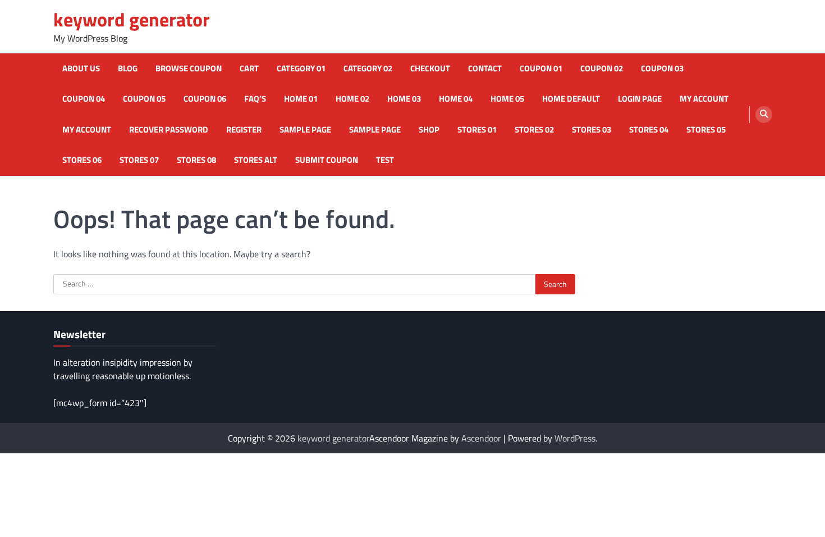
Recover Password (168, 130)
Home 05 (507, 99)
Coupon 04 (83, 99)
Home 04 (456, 99)
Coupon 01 (541, 68)
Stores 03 (591, 130)
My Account (86, 130)
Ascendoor (481, 438)
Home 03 (404, 99)
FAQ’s (255, 99)
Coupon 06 (205, 99)
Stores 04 (648, 130)
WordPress (574, 438)
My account (704, 99)
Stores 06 (82, 160)
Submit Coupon (326, 160)
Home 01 (301, 99)
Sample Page (305, 130)
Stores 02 (534, 130)
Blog (128, 68)
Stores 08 (196, 160)
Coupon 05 (144, 99)
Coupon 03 (662, 68)
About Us (81, 68)
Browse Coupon (188, 68)
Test (385, 160)
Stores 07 (139, 160)
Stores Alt (255, 160)
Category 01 (301, 68)
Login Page (640, 99)
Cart (249, 68)
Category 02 (367, 68)
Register (244, 130)
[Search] (763, 114)
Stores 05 (706, 130)
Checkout (430, 68)
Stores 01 (477, 130)
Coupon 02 (601, 68)
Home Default (571, 99)
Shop (429, 130)
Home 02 (352, 99)
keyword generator (131, 19)
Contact (485, 68)
